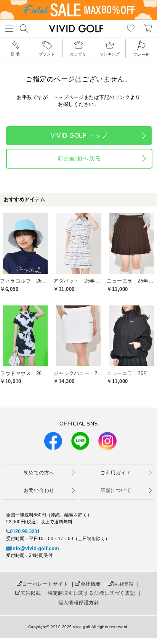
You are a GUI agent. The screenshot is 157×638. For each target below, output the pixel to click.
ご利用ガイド (115, 473)
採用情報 (123, 584)
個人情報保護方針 (78, 603)
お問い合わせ (39, 490)
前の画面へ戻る (79, 158)
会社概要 (90, 584)
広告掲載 (30, 593)
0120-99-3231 (25, 531)
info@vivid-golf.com (35, 548)
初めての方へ (39, 473)
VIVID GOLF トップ (79, 135)
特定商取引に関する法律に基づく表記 (91, 593)
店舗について (115, 490)
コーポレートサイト (45, 584)
